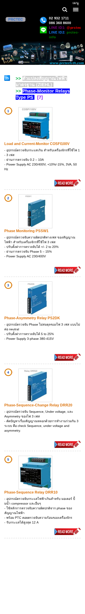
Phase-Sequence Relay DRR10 (31, 492)
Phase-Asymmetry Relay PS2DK (32, 318)
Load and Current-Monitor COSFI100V (37, 144)
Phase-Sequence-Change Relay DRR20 (38, 405)
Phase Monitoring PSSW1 (26, 231)
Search (65, 6)
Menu (75, 6)
